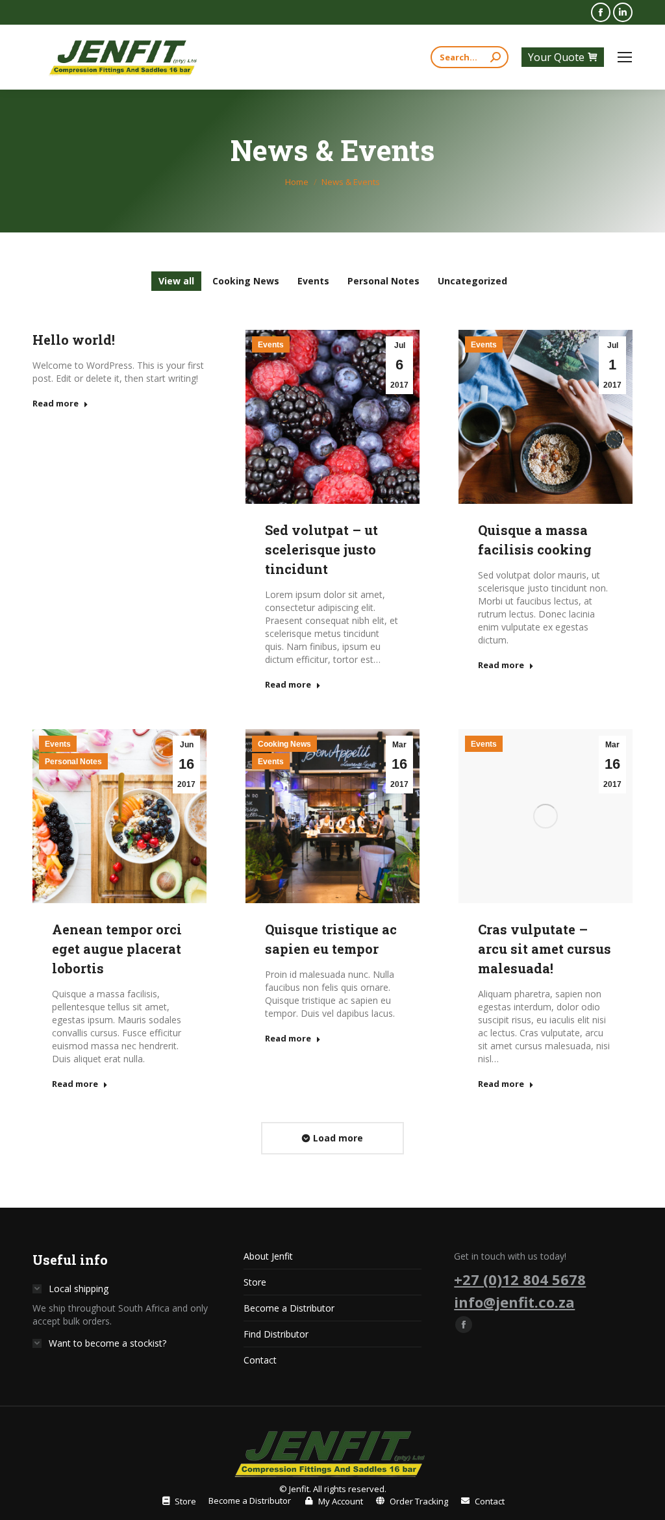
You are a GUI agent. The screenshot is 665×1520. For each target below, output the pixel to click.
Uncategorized (472, 281)
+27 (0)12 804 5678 (520, 1279)
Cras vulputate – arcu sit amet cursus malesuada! (544, 949)
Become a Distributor (289, 1308)
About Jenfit (268, 1256)
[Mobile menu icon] (625, 57)
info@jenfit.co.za (514, 1302)
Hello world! (73, 339)
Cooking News (245, 281)
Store (255, 1282)
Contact (260, 1360)
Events (313, 281)
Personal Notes (383, 281)
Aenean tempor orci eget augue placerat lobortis (117, 949)
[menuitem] (178, 1501)
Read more (55, 403)
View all (176, 281)
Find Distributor (276, 1334)
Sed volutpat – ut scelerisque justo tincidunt (321, 549)
